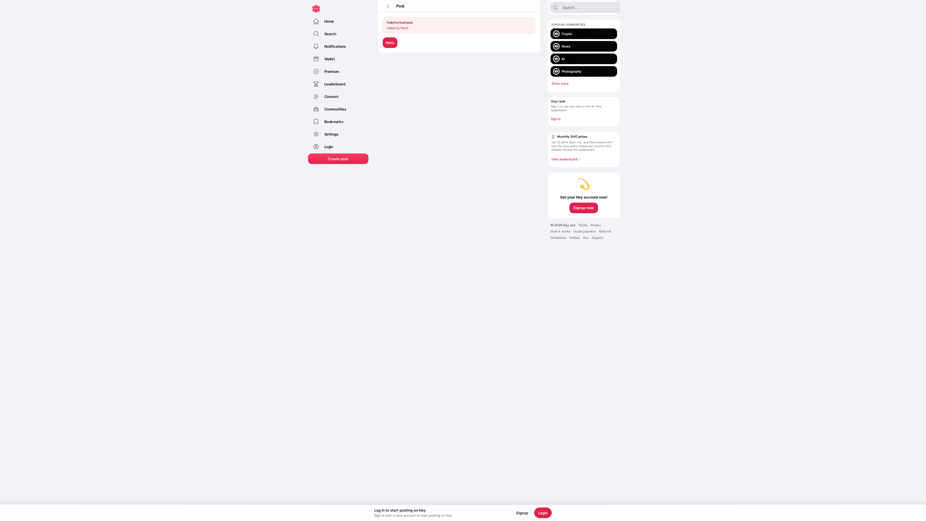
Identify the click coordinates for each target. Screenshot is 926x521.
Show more (560, 83)
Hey (586, 238)
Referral (605, 231)
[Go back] (388, 6)
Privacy (595, 225)
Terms (582, 225)
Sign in (556, 119)
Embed (574, 238)
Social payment (584, 231)
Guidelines (558, 238)
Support (598, 238)
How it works (561, 231)
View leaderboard (564, 159)
